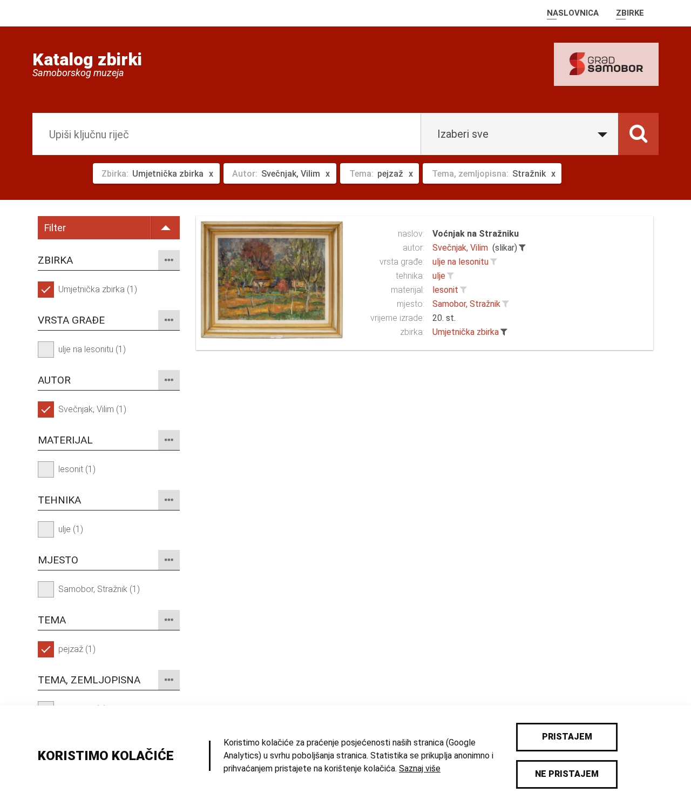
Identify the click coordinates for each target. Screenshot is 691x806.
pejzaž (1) (77, 649)
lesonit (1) (77, 469)
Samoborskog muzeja (78, 73)
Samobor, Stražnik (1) (99, 589)
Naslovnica (573, 13)
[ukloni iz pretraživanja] (522, 248)
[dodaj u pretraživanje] (493, 262)
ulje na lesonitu (460, 262)
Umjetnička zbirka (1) (97, 289)
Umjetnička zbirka (465, 332)
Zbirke (630, 13)
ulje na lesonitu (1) (92, 349)
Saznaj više (420, 768)
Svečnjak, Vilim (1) (92, 409)
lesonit (445, 290)
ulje (438, 276)
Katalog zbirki (87, 59)
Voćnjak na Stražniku (475, 234)
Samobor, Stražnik (466, 304)
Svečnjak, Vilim (460, 248)
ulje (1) (70, 529)
